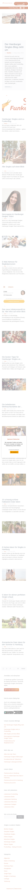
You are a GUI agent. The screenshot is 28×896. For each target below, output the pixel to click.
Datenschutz (16, 439)
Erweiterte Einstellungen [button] (14, 449)
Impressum (10, 439)
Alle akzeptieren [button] (14, 452)
